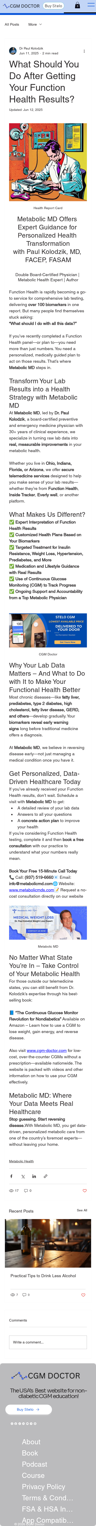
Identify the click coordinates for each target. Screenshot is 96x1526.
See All (82, 1210)
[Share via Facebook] (11, 1176)
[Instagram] (12, 1423)
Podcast (34, 1464)
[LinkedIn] (23, 1423)
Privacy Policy (43, 1487)
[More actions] (84, 51)
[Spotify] (35, 1423)
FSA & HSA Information (48, 1509)
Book (30, 1453)
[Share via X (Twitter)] (23, 1176)
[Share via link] (45, 1176)
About (31, 1442)
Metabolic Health (21, 1161)
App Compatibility (48, 1520)
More (32, 24)
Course (33, 1475)
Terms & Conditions (48, 1498)
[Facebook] (15, 1423)
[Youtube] (27, 1423)
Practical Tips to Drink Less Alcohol (43, 1275)
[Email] (31, 1423)
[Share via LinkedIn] (34, 1176)
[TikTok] (19, 1423)
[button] (77, 5)
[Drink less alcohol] (48, 1243)
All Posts (12, 24)
